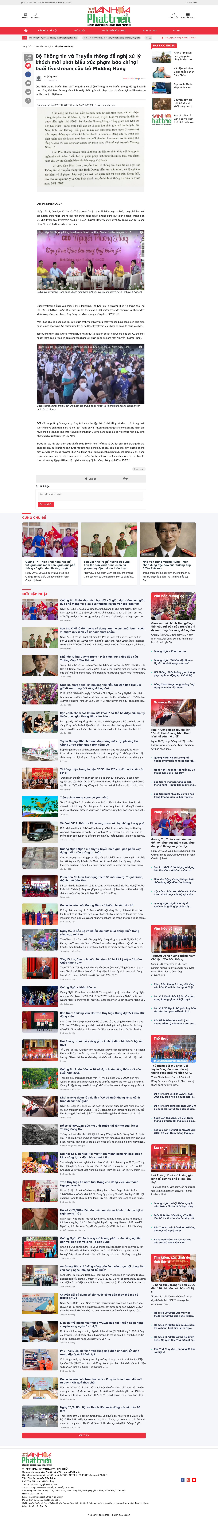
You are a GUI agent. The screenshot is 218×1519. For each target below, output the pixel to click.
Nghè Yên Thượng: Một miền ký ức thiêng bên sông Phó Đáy (174, 771)
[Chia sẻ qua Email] (28, 83)
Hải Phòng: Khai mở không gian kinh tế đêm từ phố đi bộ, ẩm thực (172, 1179)
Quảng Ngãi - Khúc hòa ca (78, 987)
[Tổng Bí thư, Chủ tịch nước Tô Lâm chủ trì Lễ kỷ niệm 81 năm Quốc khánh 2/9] (40, 968)
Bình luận (28, 57)
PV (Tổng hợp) (50, 76)
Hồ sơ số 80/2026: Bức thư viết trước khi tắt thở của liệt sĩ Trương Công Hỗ (174, 1314)
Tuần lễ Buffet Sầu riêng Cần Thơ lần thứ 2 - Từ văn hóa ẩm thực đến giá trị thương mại (174, 1217)
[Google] (188, 1480)
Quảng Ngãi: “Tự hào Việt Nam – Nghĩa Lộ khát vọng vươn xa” (173, 662)
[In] (28, 92)
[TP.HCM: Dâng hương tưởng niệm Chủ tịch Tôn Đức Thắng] (173, 939)
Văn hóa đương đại (66, 1004)
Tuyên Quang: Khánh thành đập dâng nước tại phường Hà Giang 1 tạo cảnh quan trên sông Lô (99, 742)
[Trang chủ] (26, 30)
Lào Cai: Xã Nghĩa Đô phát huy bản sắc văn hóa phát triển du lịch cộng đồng (175, 1010)
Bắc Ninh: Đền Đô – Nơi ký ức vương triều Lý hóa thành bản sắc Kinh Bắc (174, 1022)
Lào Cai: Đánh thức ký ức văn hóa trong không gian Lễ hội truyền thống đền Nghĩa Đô (174, 795)
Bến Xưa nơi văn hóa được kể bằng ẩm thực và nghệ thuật (174, 1229)
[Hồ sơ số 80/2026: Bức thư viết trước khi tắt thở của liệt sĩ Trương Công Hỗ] (40, 1134)
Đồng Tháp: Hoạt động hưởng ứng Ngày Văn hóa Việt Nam (174, 686)
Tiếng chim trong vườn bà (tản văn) (84, 797)
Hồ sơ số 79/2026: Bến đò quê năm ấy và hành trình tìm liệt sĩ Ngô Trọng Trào (174, 1326)
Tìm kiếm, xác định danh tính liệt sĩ (72, 1146)
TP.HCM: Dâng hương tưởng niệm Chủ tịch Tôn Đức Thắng (173, 957)
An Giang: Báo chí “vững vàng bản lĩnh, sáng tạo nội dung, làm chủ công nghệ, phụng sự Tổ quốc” (102, 1268)
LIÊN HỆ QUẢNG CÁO (120, 1515)
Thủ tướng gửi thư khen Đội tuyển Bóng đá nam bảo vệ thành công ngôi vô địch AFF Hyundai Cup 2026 (170, 1071)
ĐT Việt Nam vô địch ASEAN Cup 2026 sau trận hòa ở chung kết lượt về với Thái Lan (174, 1095)
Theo (139, 469)
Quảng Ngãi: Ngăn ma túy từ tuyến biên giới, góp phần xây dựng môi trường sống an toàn (100, 850)
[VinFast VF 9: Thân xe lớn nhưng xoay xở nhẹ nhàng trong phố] (40, 832)
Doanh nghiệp (65, 897)
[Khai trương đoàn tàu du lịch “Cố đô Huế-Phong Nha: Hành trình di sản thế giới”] (40, 1106)
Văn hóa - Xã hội (30, 554)
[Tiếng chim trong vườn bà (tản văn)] (40, 806)
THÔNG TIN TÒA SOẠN (98, 1515)
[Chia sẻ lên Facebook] (28, 74)
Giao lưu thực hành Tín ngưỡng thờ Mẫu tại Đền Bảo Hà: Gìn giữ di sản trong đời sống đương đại (100, 686)
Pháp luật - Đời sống (67, 1315)
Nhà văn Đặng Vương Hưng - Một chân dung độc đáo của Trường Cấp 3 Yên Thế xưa (167, 565)
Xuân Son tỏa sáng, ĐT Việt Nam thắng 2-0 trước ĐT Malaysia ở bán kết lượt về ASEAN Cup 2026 (174, 1119)
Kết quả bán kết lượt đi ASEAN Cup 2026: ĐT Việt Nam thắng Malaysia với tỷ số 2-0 (174, 1131)
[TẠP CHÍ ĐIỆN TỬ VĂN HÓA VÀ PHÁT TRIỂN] (109, 16)
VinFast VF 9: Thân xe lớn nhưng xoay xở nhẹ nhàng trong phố (102, 823)
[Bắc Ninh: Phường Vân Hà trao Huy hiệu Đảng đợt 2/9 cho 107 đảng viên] (40, 1022)
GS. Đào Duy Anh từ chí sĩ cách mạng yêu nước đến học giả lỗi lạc (143, 38)
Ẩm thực (63, 1061)
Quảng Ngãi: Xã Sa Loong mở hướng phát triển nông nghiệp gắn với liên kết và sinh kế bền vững (100, 1240)
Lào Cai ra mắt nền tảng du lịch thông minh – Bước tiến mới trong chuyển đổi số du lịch (174, 783)
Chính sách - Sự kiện (67, 922)
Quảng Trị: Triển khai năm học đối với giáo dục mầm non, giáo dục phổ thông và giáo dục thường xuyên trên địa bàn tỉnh (50, 565)
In (127, 479)
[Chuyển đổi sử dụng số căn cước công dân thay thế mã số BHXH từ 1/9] (40, 1303)
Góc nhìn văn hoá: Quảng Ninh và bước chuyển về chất (97, 905)
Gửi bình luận (46, 504)
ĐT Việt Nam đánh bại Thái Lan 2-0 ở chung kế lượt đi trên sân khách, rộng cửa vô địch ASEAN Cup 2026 (175, 1107)
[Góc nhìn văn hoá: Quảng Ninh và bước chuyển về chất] (40, 914)
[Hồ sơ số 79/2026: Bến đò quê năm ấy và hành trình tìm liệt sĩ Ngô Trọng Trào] (40, 1219)
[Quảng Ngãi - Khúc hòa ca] (40, 996)
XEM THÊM (84, 1435)
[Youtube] (194, 1480)
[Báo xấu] (28, 101)
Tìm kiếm (174, 18)
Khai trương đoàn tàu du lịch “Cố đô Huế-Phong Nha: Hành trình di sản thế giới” (171, 733)
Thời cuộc (63, 761)
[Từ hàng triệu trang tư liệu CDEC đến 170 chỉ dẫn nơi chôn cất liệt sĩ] (40, 778)
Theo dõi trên (127, 79)
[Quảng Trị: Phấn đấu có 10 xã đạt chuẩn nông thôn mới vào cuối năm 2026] (40, 1078)
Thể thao (161, 1038)
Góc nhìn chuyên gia (67, 1399)
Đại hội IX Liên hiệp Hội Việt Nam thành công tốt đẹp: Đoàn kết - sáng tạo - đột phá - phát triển (101, 1155)
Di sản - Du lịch (65, 1117)
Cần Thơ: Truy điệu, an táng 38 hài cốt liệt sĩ (174, 1351)
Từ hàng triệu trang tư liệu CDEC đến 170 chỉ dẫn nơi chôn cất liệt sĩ (173, 1288)
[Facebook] (182, 1480)
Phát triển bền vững (67, 840)
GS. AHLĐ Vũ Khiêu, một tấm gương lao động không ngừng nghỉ (81, 38)
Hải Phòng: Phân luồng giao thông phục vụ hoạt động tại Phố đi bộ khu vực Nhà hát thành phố (174, 674)
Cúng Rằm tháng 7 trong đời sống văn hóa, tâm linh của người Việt (174, 986)
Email (25, 18)
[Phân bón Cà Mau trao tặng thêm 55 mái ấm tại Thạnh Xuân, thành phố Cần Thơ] (40, 886)
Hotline (35, 18)
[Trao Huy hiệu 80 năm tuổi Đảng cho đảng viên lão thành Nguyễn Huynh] (40, 1191)
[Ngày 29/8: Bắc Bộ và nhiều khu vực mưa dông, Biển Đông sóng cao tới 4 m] (40, 940)
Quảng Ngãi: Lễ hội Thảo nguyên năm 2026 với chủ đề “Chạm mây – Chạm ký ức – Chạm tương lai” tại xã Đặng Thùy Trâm (174, 1205)
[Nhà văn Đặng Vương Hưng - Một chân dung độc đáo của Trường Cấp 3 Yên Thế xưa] (168, 539)
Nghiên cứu (64, 814)
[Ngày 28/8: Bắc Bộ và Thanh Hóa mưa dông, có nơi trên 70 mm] (40, 1416)
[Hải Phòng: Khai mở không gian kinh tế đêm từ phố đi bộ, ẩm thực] (40, 1050)
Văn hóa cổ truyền (169, 928)
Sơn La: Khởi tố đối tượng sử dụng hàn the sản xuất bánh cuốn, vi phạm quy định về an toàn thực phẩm (107, 565)
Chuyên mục (187, 18)
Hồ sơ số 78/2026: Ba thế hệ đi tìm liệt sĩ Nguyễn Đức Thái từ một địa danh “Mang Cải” (174, 1338)
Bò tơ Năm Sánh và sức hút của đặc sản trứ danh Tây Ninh (172, 1241)
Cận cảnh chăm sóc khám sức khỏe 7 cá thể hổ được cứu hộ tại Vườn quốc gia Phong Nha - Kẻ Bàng (102, 714)
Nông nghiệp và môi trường (70, 951)
